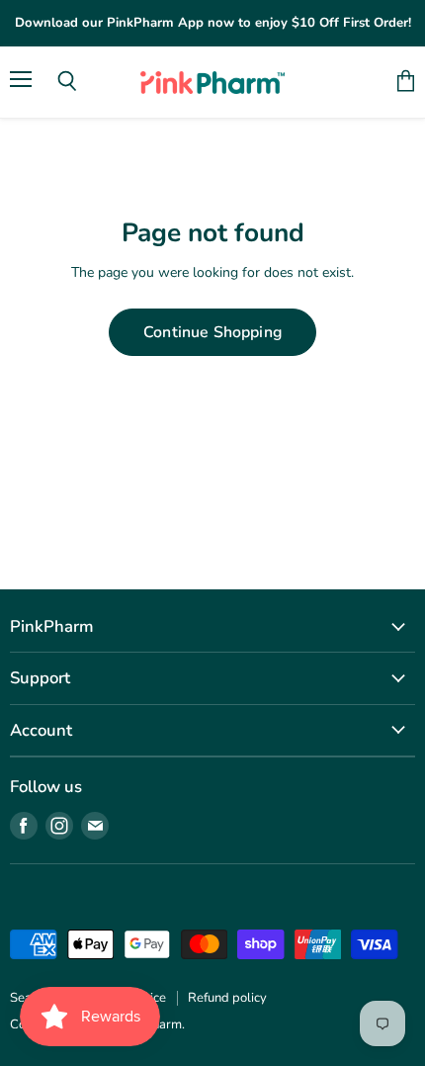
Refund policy (227, 998)
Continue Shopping (212, 332)
